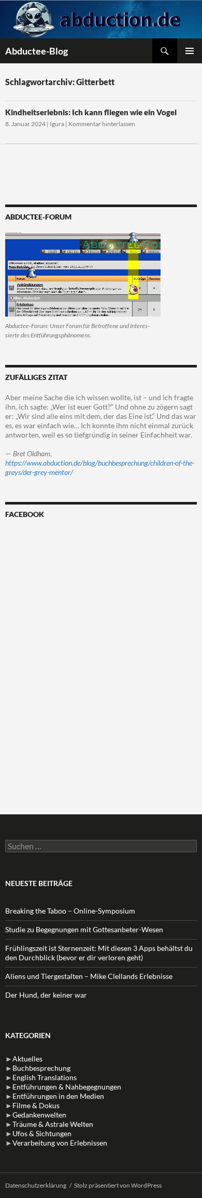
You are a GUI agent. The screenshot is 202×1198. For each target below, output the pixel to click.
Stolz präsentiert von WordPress (118, 1185)
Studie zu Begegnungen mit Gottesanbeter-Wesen (84, 929)
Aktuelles (27, 1058)
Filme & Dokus (36, 1105)
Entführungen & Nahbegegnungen (66, 1086)
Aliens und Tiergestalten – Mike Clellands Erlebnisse (88, 976)
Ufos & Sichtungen (41, 1133)
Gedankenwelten (39, 1114)
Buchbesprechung (41, 1068)
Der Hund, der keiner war (46, 994)
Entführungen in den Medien (58, 1096)
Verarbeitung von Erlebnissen (59, 1142)
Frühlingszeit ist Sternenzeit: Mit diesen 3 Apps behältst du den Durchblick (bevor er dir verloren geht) (99, 953)
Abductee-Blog (36, 51)
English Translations (44, 1077)
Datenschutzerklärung (35, 1185)
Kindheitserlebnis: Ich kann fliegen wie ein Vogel (91, 112)
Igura (57, 124)
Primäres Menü (189, 50)
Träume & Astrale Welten (52, 1124)
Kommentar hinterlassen (101, 124)
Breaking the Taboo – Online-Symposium (70, 910)
